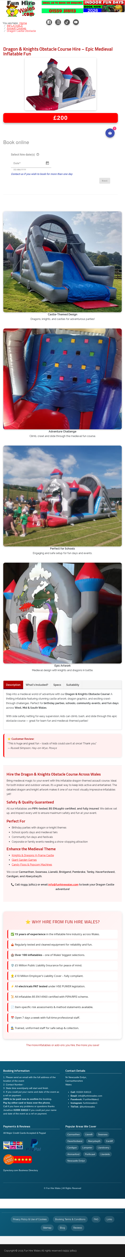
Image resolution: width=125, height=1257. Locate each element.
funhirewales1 (90, 1103)
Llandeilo (105, 1154)
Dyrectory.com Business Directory (20, 1170)
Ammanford (73, 1154)
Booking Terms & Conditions (70, 1219)
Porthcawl (90, 1154)
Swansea (102, 1134)
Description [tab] (13, 684)
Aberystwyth (94, 1141)
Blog (62, 1227)
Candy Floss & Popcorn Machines (32, 864)
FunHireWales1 (91, 1099)
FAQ (96, 1219)
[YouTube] (76, 22)
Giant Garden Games (24, 859)
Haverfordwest (74, 1141)
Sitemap (47, 1227)
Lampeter (87, 1147)
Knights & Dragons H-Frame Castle (33, 855)
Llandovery (103, 1147)
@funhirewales (87, 1106)
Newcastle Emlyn (76, 1160)
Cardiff (109, 1141)
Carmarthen (73, 1134)
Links (109, 1219)
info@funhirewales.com (63, 884)
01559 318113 (29, 884)
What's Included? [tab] (37, 684)
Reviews (77, 1227)
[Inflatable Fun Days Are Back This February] (104, 6)
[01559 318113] (62, 10)
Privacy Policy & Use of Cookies (30, 1219)
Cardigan (72, 1147)
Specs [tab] (57, 684)
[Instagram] (58, 22)
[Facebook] (49, 22)
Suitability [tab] (72, 684)
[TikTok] (67, 22)
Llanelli (88, 1134)
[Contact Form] (62, 2)
